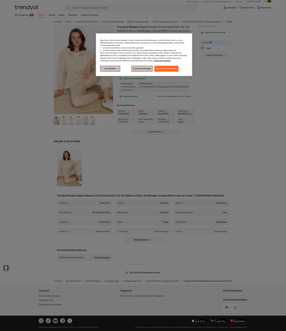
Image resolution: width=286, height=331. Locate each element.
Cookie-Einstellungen (142, 68)
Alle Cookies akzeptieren (166, 68)
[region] (144, 54)
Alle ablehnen (110, 68)
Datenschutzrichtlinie (162, 60)
